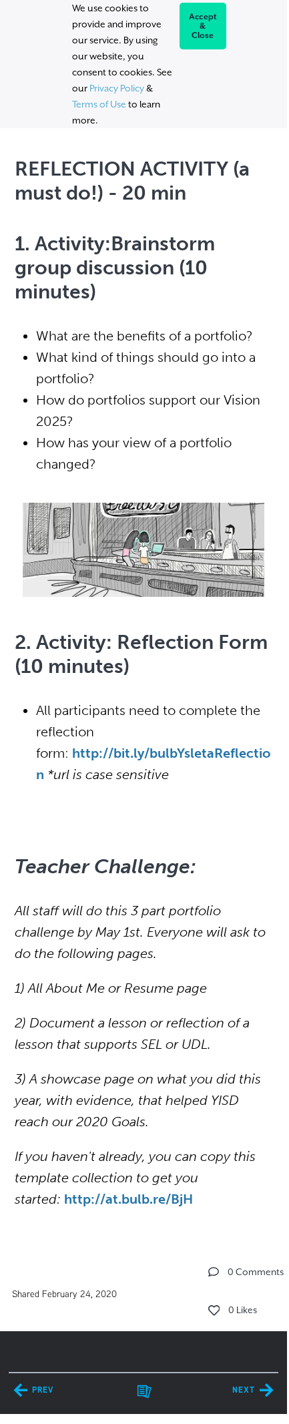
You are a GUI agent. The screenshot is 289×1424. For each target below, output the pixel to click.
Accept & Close (203, 26)
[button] (213, 1271)
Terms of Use (99, 104)
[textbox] (143, 680)
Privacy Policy (116, 88)
